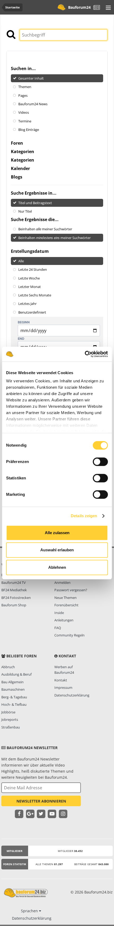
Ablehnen (57, 567)
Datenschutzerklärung (71, 695)
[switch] (100, 461)
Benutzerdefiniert (32, 312)
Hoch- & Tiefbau (14, 704)
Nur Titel (25, 211)
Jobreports (9, 719)
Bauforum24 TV (13, 582)
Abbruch (8, 666)
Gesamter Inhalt (31, 78)
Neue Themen (65, 597)
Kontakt (60, 680)
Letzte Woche (29, 278)
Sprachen (30, 910)
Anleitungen (63, 620)
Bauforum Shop (13, 605)
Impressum (63, 687)
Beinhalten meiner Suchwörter (45, 229)
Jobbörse (8, 712)
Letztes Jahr (27, 303)
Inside (59, 612)
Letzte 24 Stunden (32, 269)
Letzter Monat (29, 286)
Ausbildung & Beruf (16, 674)
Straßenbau (10, 727)
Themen (24, 86)
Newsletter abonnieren (41, 801)
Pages (23, 95)
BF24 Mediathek (14, 590)
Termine (24, 120)
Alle (21, 261)
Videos (23, 112)
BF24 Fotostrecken (16, 597)
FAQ (57, 627)
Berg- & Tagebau (14, 697)
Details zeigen (84, 516)
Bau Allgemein (12, 682)
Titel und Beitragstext (35, 202)
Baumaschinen (13, 689)
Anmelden (62, 582)
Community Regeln (69, 635)
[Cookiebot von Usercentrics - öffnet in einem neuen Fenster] (85, 354)
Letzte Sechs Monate (34, 295)
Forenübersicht (66, 605)
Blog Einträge (28, 129)
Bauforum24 (79, 7)
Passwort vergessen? (70, 590)
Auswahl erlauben (57, 550)
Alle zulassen (57, 532)
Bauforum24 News (32, 104)
